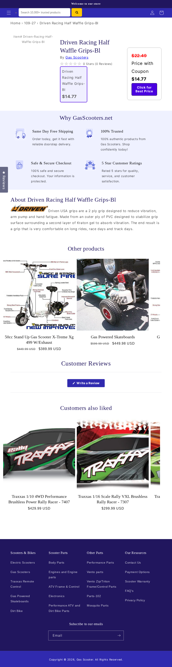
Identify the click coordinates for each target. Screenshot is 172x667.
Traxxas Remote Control (22, 584)
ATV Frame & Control (64, 586)
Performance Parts (100, 562)
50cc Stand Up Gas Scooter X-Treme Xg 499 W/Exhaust (39, 340)
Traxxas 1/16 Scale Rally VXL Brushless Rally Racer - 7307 (112, 499)
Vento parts (95, 572)
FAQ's (129, 590)
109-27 (30, 23)
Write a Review (90, 384)
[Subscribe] (119, 635)
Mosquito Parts (97, 605)
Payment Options (137, 572)
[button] (8, 12)
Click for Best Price (144, 89)
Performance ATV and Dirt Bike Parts (64, 608)
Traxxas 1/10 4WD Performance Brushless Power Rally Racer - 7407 (39, 499)
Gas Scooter (85, 659)
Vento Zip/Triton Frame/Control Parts (101, 584)
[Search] (77, 12)
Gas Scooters (76, 57)
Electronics (57, 596)
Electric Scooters (22, 562)
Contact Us (133, 562)
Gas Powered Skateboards (113, 337)
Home (15, 23)
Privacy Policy (135, 600)
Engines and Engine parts (63, 574)
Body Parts (56, 562)
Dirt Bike (16, 611)
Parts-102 (94, 596)
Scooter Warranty (137, 581)
